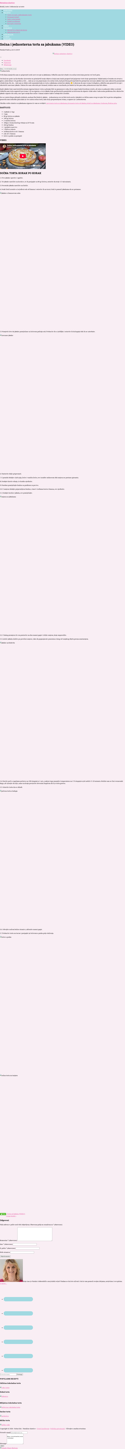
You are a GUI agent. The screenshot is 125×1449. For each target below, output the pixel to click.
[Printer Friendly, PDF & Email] (3, 1214)
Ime (6, 1244)
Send (2, 1446)
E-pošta (7, 1248)
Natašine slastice (7, 3)
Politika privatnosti (57, 1428)
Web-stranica (5, 1252)
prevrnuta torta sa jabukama (56, 103)
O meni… (3, 1283)
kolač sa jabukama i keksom (97, 103)
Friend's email (5, 1432)
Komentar (8, 1240)
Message (3, 1443)
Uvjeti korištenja (43, 1428)
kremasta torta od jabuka (77, 103)
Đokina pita (112, 103)
